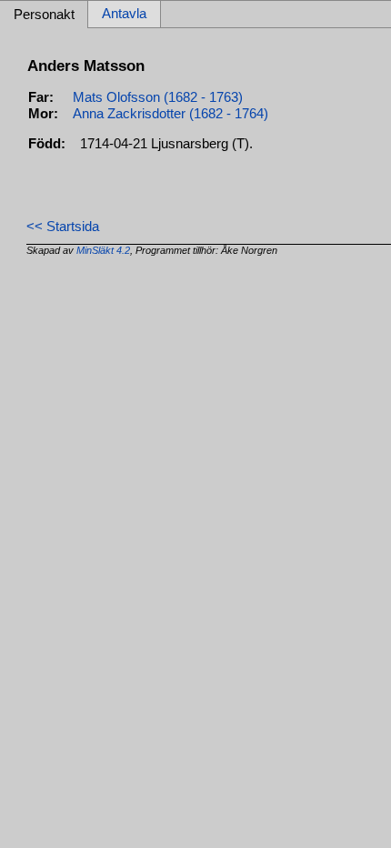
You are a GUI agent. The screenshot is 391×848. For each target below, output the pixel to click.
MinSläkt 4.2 (103, 250)
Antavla (124, 14)
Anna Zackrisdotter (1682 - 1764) (170, 113)
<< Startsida (62, 226)
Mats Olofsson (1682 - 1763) (158, 97)
